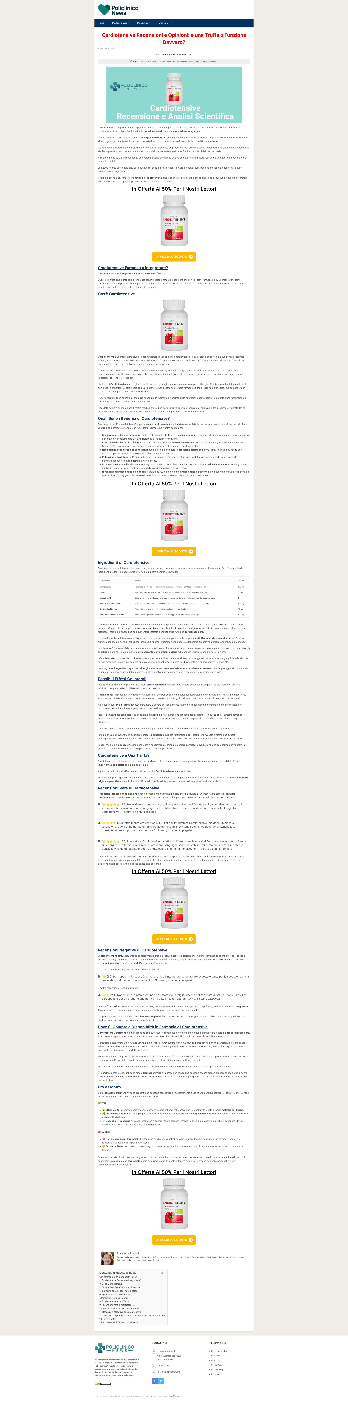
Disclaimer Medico (219, 1351)
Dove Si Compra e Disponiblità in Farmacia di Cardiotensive (134, 1315)
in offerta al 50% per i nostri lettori (119, 1277)
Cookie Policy (217, 1365)
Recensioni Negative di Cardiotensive (121, 1312)
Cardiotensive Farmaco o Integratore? (121, 1280)
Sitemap (215, 1374)
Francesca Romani (108, 48)
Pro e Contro (109, 1319)
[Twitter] (161, 1381)
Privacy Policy (217, 1369)
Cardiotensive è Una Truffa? (116, 1301)
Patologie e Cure (119, 23)
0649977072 (164, 1365)
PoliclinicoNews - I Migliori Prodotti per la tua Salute (117, 1396)
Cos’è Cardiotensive (112, 1283)
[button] (174, 257)
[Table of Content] (162, 1273)
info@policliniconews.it (169, 1372)
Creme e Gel (164, 23)
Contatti (215, 1360)
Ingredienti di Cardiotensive (116, 1294)
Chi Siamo (215, 1356)
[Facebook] (155, 1381)
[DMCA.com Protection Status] (102, 1385)
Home (101, 23)
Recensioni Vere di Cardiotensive (119, 1304)
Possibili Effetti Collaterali (114, 1298)
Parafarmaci (142, 23)
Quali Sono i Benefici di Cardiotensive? (122, 1287)
